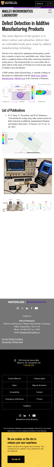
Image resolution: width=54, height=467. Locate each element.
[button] (41, 3)
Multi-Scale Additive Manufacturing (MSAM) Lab (24, 77)
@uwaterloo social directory (27, 419)
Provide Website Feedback (12, 339)
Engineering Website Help (12, 342)
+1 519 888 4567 (29, 365)
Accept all (16, 459)
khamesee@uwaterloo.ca (30, 332)
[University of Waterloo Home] (9, 3)
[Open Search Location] (51, 3)
